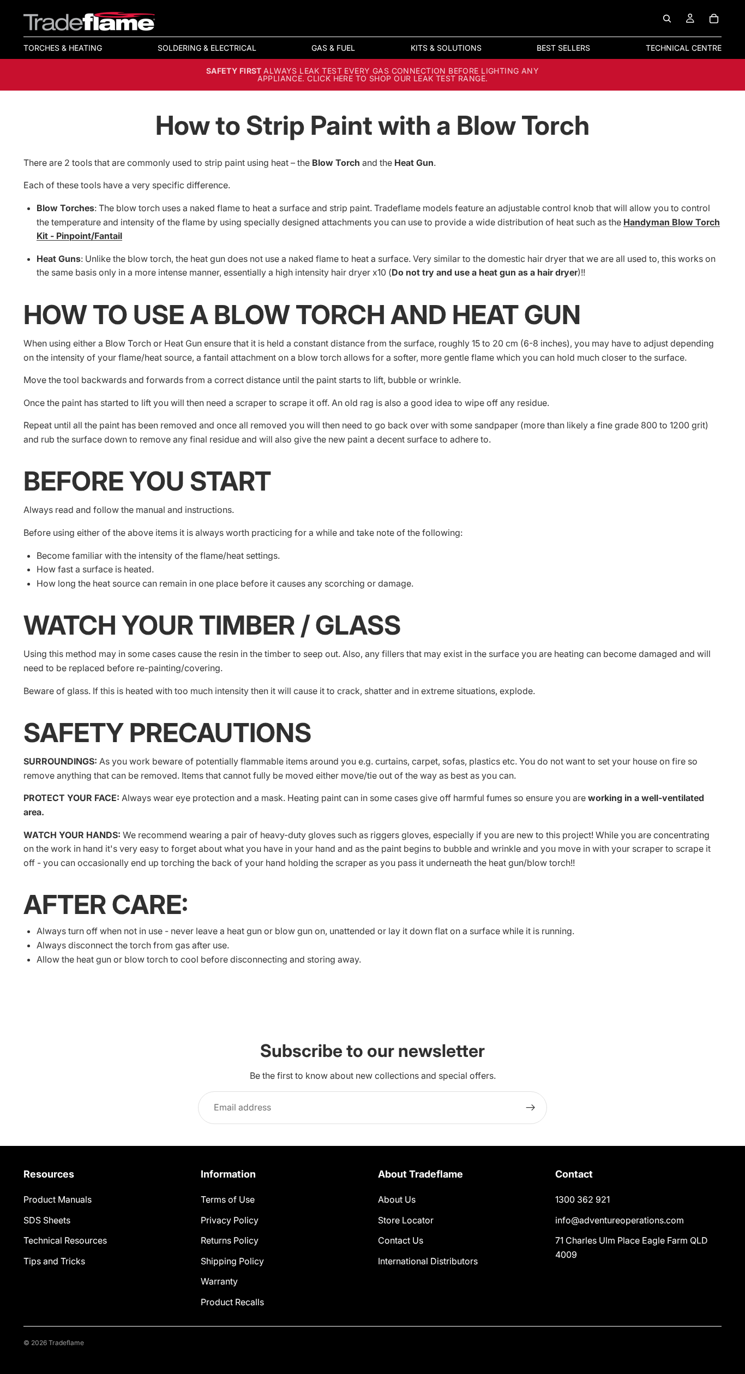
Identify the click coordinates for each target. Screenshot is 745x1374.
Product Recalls (232, 1302)
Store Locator (406, 1220)
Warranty (219, 1281)
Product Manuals (57, 1199)
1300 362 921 (582, 1199)
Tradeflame (66, 1343)
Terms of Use (228, 1199)
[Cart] (714, 19)
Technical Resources (65, 1240)
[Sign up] (530, 1107)
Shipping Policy (232, 1261)
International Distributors (428, 1261)
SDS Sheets (46, 1220)
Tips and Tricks (54, 1261)
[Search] (667, 19)
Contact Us (400, 1240)
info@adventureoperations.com (619, 1220)
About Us (397, 1199)
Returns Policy (230, 1240)
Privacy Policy (230, 1220)
